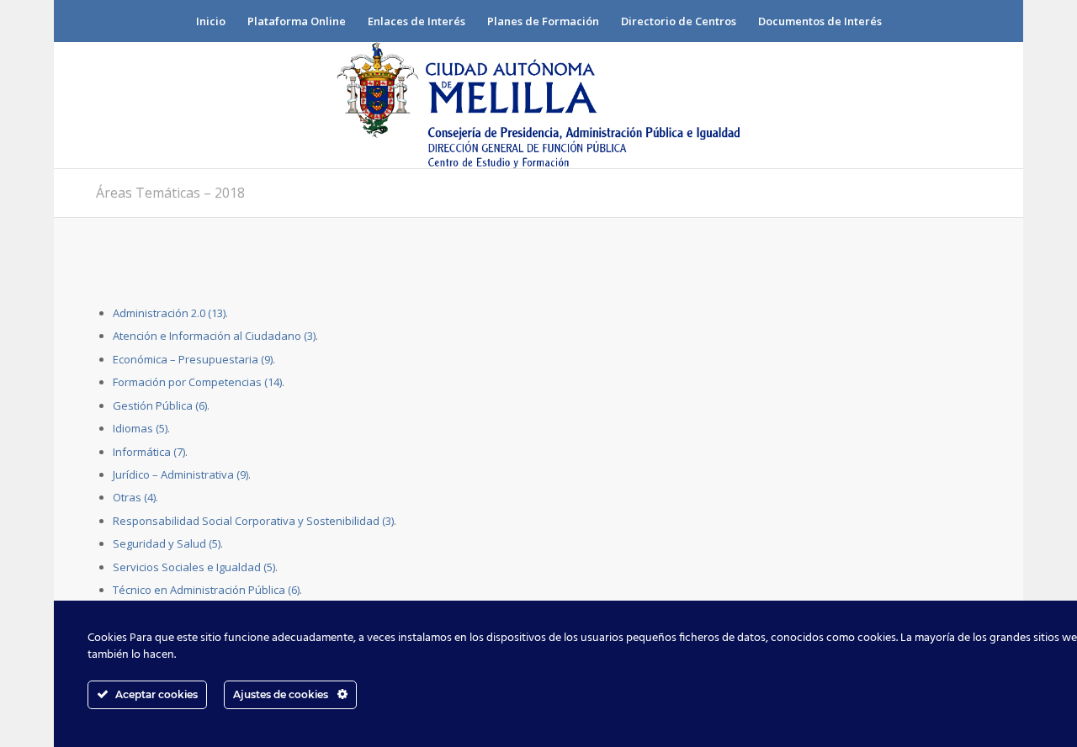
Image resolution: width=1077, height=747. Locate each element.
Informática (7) (149, 451)
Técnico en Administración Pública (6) (206, 589)
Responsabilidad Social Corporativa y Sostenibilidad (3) (253, 520)
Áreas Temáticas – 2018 (170, 192)
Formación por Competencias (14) (197, 381)
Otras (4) (134, 497)
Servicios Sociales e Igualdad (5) (194, 567)
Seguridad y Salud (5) (166, 543)
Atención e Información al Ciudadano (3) (214, 335)
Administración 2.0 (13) (169, 313)
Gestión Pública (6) (160, 405)
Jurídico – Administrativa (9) (180, 474)
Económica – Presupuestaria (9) (193, 359)
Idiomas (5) (140, 428)
